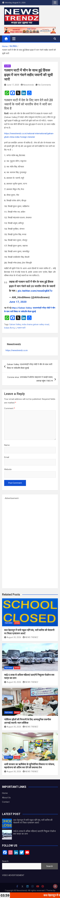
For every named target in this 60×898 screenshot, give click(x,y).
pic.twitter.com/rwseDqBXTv (35, 290)
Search (5, 861)
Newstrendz (28, 85)
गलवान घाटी (21, 328)
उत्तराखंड (17, 623)
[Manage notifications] (55, 886)
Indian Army (9, 328)
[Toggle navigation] (14, 38)
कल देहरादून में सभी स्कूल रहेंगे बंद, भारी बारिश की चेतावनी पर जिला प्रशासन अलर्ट (32, 821)
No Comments (44, 85)
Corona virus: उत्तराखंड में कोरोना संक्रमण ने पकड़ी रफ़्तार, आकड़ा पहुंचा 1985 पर (30, 379)
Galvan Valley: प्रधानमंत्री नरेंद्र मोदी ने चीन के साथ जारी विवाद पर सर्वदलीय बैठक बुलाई (29, 366)
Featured (8, 623)
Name (7, 445)
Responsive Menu (55, 2)
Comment (9, 408)
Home (5, 793)
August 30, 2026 (14, 637)
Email (6, 457)
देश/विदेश (7, 66)
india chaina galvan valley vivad (35, 324)
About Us (6, 797)
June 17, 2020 (13, 85)
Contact (5, 802)
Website (8, 469)
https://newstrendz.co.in (17, 350)
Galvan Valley (15, 324)
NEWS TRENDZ (31, 637)
